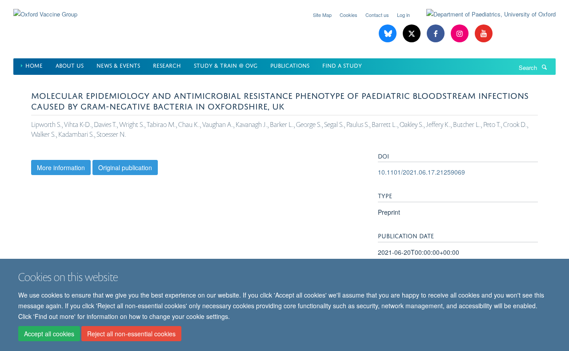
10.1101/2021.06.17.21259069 (421, 171)
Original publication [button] (125, 167)
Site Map (322, 14)
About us (70, 65)
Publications (289, 65)
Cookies (348, 14)
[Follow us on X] (412, 33)
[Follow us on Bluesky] (388, 33)
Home (34, 65)
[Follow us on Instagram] (460, 33)
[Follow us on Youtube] (484, 33)
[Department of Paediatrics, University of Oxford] (484, 14)
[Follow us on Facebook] (436, 33)
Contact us (377, 14)
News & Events (118, 65)
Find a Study (342, 65)
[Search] (544, 67)
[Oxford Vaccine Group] (45, 8)
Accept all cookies (49, 333)
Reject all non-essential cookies (131, 333)
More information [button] (61, 167)
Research (167, 65)
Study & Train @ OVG (225, 65)
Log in (403, 14)
